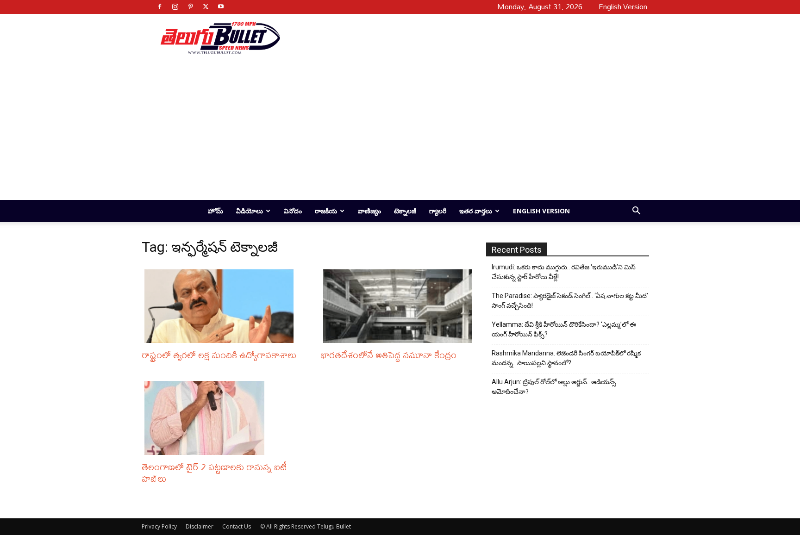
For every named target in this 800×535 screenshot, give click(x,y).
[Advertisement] (461, 37)
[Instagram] (175, 6)
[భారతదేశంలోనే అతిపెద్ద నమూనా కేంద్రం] (400, 306)
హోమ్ (215, 210)
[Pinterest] (190, 6)
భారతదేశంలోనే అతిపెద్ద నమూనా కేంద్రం (388, 355)
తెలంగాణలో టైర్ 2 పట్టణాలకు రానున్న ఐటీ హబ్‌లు (214, 472)
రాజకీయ (326, 210)
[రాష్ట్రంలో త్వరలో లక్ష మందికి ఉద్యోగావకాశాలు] (221, 306)
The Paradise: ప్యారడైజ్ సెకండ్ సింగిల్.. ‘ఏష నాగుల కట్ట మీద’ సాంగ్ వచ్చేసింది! (570, 300)
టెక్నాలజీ (405, 210)
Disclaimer (199, 526)
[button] (636, 211)
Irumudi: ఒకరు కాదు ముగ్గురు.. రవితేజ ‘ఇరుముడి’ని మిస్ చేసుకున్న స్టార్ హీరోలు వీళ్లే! (564, 271)
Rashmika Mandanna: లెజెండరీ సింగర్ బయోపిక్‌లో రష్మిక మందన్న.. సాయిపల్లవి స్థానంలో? (566, 358)
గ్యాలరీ (437, 210)
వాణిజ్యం (369, 210)
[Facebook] (160, 6)
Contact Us (236, 526)
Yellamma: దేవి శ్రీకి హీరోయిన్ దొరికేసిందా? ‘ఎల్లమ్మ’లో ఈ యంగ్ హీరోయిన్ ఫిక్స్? (564, 329)
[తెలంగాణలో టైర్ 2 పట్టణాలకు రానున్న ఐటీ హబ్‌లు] (221, 418)
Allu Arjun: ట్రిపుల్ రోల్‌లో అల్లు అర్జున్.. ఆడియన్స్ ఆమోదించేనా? (554, 386)
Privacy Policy (159, 526)
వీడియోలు (249, 210)
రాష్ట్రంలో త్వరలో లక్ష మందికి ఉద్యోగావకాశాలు (219, 355)
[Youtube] (221, 6)
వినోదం (293, 210)
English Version (541, 210)
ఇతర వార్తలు (475, 210)
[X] (205, 6)
